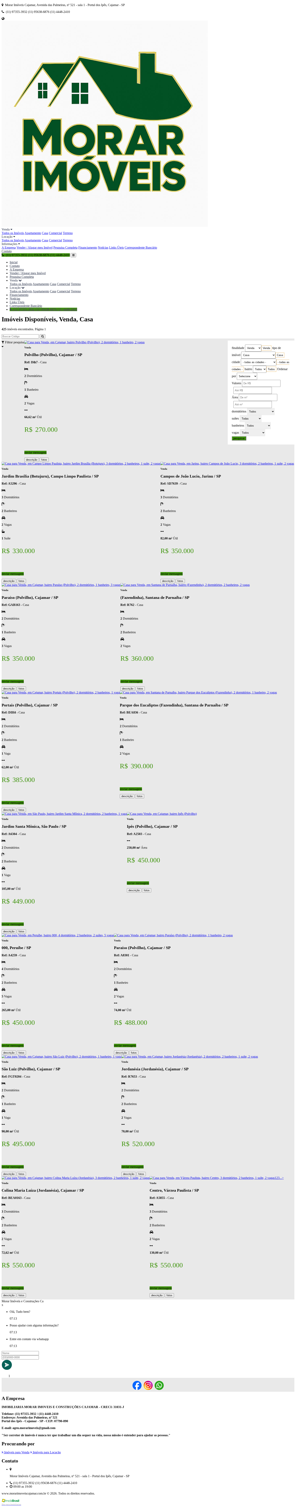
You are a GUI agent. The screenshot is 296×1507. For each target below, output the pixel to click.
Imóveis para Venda (16, 1452)
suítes (235, 418)
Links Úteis (116, 247)
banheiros (238, 425)
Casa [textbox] (280, 355)
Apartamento (33, 233)
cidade (236, 362)
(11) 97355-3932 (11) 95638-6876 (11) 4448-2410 (44, 309)
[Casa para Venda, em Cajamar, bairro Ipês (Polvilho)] (162, 813)
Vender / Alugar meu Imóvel (35, 247)
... (280, 1178)
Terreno (68, 233)
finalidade (238, 348)
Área (235, 397)
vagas (235, 432)
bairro (248, 369)
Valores (236, 383)
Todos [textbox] (271, 369)
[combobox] (266, 348)
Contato (7, 251)
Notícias (103, 247)
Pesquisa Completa (65, 247)
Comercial (55, 233)
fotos (44, 459)
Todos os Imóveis (13, 233)
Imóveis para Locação (46, 1452)
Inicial (14, 262)
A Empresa (9, 247)
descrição (31, 459)
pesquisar (239, 438)
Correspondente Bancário (141, 247)
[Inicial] (105, 225)
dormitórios (239, 411)
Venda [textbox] (266, 348)
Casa (45, 233)
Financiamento (87, 247)
